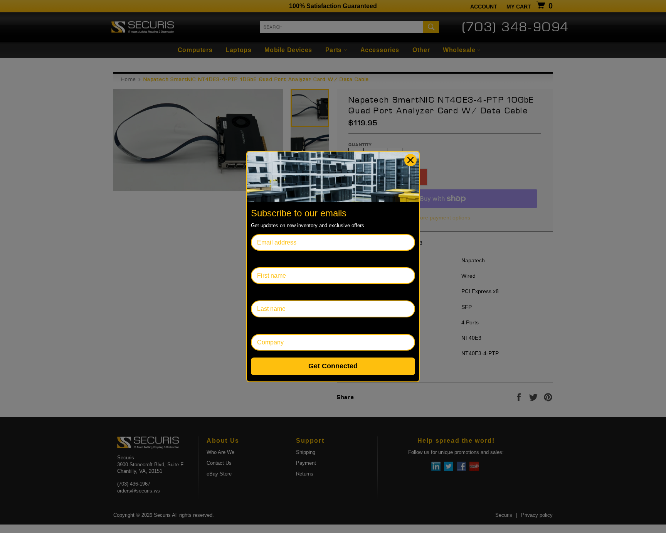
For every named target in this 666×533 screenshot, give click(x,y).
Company (264, 325)
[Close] (410, 160)
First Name (266, 259)
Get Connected (333, 366)
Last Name (266, 292)
